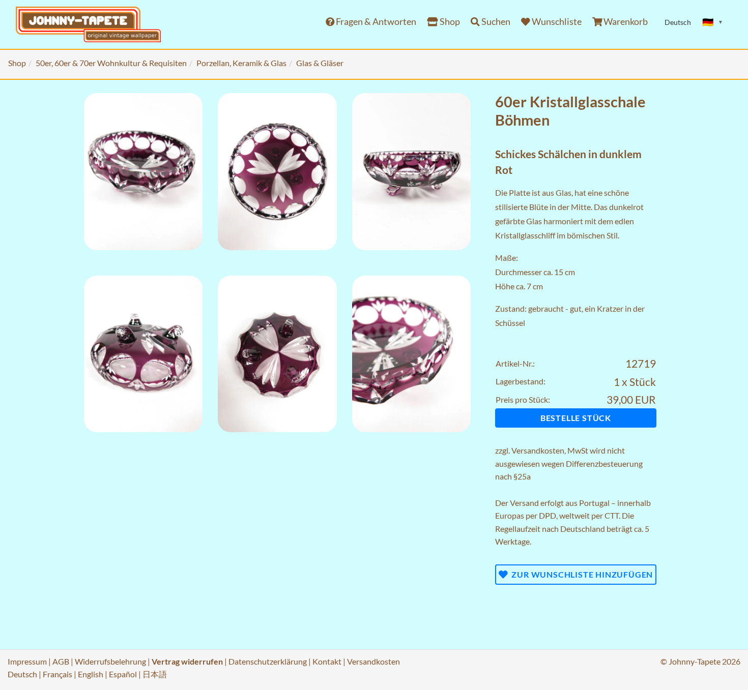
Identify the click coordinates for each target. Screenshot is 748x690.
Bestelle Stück (575, 418)
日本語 (154, 674)
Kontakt (326, 661)
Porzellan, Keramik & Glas (241, 63)
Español (123, 674)
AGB (60, 661)
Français (57, 674)
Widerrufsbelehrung (110, 661)
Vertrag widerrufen (187, 661)
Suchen (495, 21)
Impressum (27, 661)
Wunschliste (556, 21)
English (90, 674)
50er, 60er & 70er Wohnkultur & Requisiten (111, 63)
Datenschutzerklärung (267, 661)
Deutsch (22, 674)
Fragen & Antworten (375, 21)
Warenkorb (625, 21)
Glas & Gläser (319, 63)
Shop (449, 21)
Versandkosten (537, 450)
